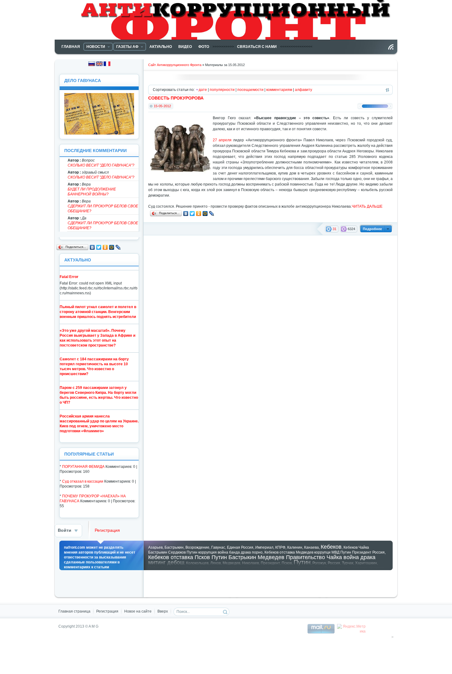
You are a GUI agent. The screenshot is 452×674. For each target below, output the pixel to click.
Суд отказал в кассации (82, 481)
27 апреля (222, 140)
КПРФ (280, 547)
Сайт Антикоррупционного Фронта (174, 65)
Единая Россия (240, 547)
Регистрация (107, 530)
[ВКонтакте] (186, 213)
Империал (264, 547)
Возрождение (197, 547)
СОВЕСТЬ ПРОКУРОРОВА (176, 98)
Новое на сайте (138, 611)
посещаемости (250, 90)
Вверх (162, 611)
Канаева (311, 547)
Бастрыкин (174, 547)
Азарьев (155, 547)
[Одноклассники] (199, 213)
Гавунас (218, 547)
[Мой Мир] (205, 213)
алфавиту (303, 90)
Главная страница (74, 611)
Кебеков (331, 547)
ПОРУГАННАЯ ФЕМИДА (83, 466)
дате (203, 90)
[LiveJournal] (211, 213)
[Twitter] (192, 213)
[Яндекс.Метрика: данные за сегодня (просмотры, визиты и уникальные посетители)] (351, 629)
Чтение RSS (391, 47)
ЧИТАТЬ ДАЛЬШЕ (367, 206)
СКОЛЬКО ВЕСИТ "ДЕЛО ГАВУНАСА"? (101, 165)
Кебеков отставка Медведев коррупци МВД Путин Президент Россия (324, 552)
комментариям (279, 90)
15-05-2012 (162, 106)
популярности (222, 90)
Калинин (294, 547)
